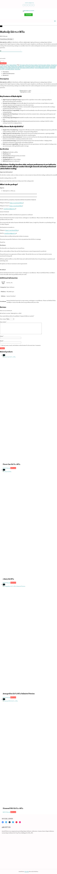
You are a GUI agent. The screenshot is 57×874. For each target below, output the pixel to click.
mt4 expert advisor (9, 69)
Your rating (3, 319)
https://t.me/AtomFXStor (15, 206)
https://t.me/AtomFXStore (16, 203)
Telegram (28, 14)
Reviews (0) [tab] (5, 75)
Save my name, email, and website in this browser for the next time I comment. (21, 345)
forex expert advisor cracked (42, 66)
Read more (13, 582)
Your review (3, 322)
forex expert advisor (30, 66)
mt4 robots (17, 69)
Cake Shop (27, 871)
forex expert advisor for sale (12, 67)
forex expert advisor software (27, 67)
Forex (7, 65)
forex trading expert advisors (42, 67)
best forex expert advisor (44, 65)
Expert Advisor (13, 65)
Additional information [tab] (8, 73)
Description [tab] (6, 72)
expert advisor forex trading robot (16, 66)
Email (2, 341)
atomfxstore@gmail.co (9, 209)
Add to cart (3, 63)
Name (2, 336)
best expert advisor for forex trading (29, 65)
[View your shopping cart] (28, 24)
